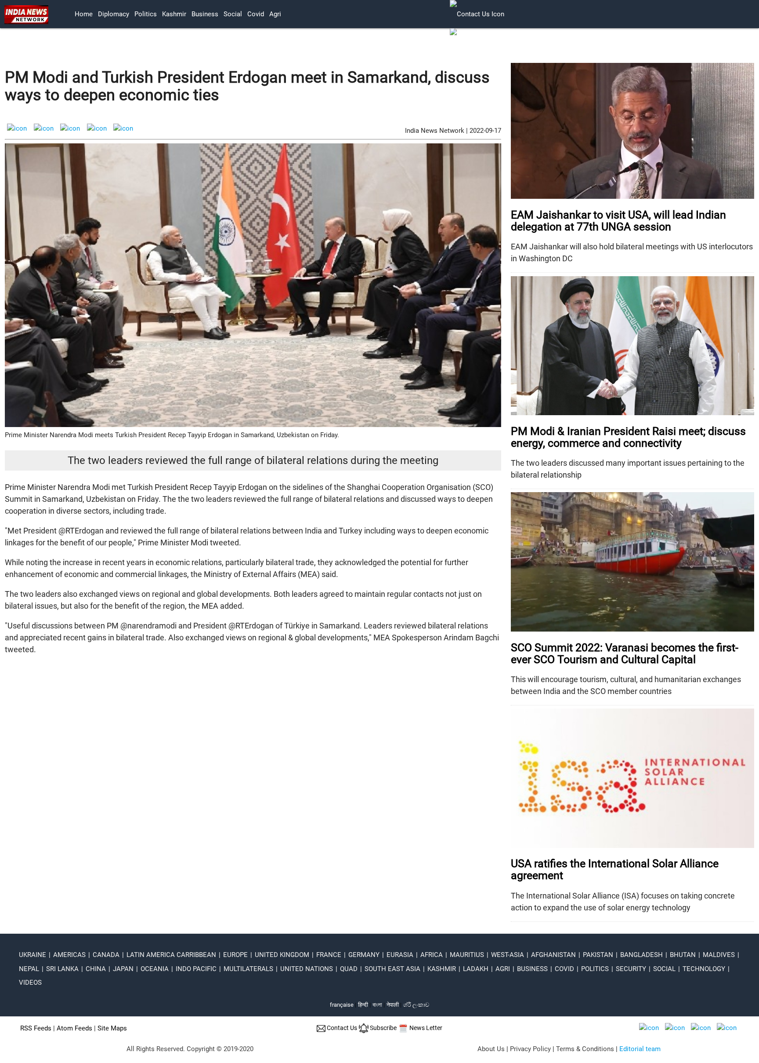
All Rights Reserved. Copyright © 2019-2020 (189, 1049)
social (233, 14)
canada (106, 955)
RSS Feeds (35, 1028)
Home (84, 14)
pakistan (598, 955)
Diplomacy (113, 14)
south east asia (392, 969)
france (328, 955)
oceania (155, 969)
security (631, 969)
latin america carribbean (171, 955)
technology (704, 969)
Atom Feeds (74, 1028)
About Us (491, 1049)
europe (235, 955)
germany (364, 955)
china (96, 969)
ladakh (475, 969)
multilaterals (248, 969)
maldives (719, 955)
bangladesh (641, 955)
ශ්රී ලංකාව (416, 1004)
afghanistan (553, 955)
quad (349, 969)
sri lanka (62, 969)
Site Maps (112, 1028)
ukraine (32, 955)
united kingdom (282, 955)
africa (431, 955)
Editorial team (640, 1049)
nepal (29, 969)
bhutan (683, 955)
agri (275, 14)
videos (30, 982)
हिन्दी (363, 1004)
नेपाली (393, 1004)
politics (145, 14)
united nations (306, 969)
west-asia (507, 955)
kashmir (174, 14)
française (342, 1004)
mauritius (467, 955)
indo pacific (196, 969)
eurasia (400, 955)
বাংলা (377, 1004)
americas (69, 955)
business (205, 14)
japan (123, 969)
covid (255, 14)
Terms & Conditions (585, 1049)
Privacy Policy (530, 1049)
